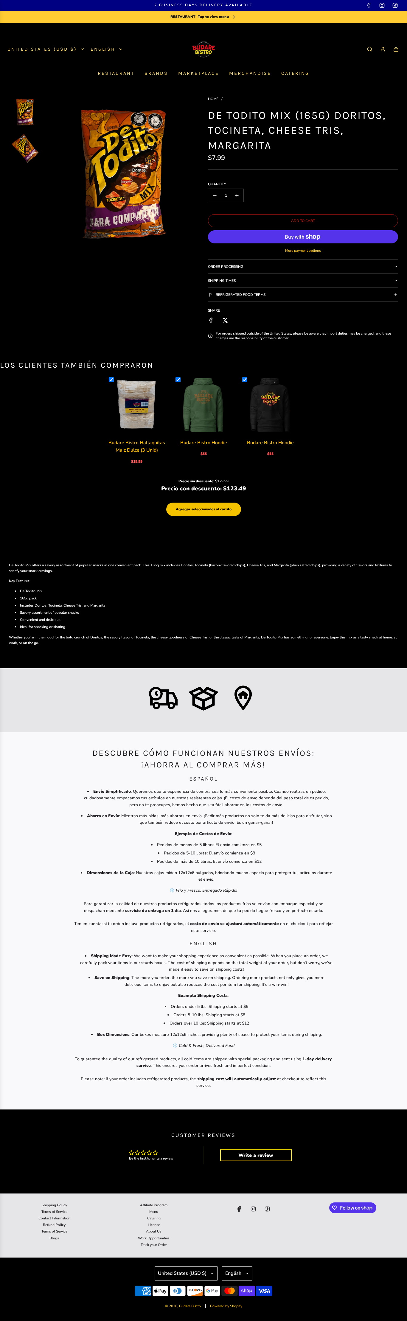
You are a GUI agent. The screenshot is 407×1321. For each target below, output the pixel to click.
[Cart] (396, 49)
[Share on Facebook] (211, 320)
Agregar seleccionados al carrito (204, 509)
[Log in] (382, 49)
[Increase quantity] (236, 195)
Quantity (217, 184)
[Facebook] (368, 5)
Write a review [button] (255, 1155)
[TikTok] (395, 5)
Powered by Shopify (226, 1306)
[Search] (369, 49)
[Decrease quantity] (214, 195)
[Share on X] (225, 320)
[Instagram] (382, 5)
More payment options (303, 250)
